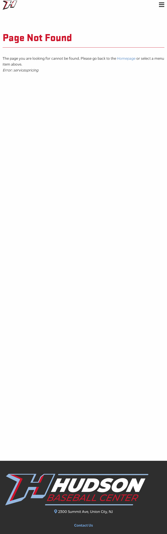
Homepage (126, 59)
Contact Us (83, 526)
